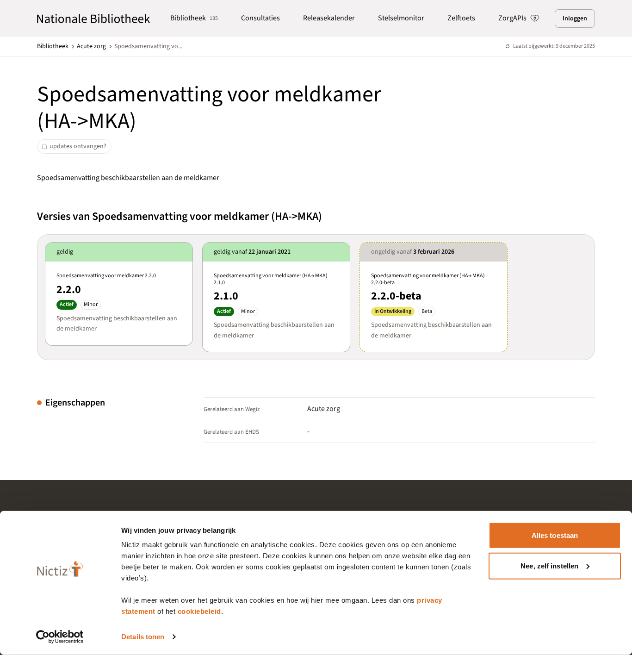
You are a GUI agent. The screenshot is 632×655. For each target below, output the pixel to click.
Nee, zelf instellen (549, 565)
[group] (119, 293)
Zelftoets (461, 18)
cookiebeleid (199, 611)
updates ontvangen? (78, 146)
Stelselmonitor (401, 18)
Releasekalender (329, 18)
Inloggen (575, 18)
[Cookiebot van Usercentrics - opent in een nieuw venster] (59, 637)
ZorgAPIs (512, 18)
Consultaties (260, 18)
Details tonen (142, 637)
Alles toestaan (555, 535)
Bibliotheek (194, 18)
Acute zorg (91, 46)
